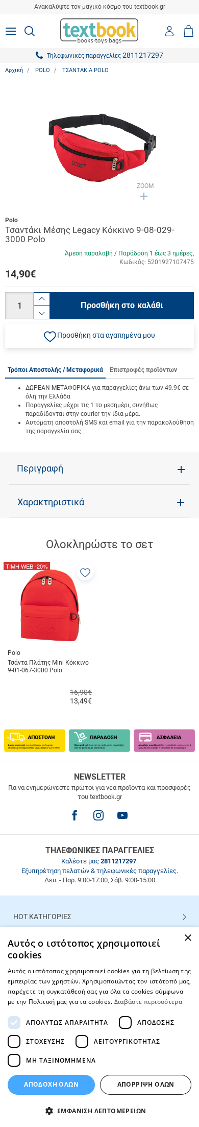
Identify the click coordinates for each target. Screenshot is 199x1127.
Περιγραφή (40, 468)
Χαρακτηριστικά (50, 502)
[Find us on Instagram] (98, 815)
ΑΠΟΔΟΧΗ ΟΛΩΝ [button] (51, 1084)
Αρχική (14, 70)
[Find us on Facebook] (74, 815)
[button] (99, 336)
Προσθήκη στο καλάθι (122, 305)
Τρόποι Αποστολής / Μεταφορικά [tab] (55, 369)
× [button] (187, 938)
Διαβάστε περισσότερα (148, 1001)
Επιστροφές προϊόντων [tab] (143, 369)
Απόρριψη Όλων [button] (146, 1084)
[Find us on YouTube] (122, 815)
